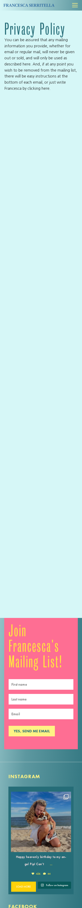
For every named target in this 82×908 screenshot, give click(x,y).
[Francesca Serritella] (28, 5)
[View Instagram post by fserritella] (67, 847)
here (45, 88)
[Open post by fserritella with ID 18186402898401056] (41, 822)
